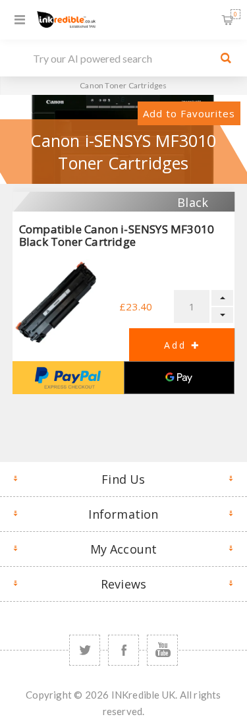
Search (226, 58)
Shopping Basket (235, 14)
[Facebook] (123, 650)
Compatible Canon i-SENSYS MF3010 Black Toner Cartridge (116, 235)
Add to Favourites (189, 113)
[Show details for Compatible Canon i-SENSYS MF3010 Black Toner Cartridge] (57, 303)
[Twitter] (84, 650)
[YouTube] (162, 650)
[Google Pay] (179, 377)
